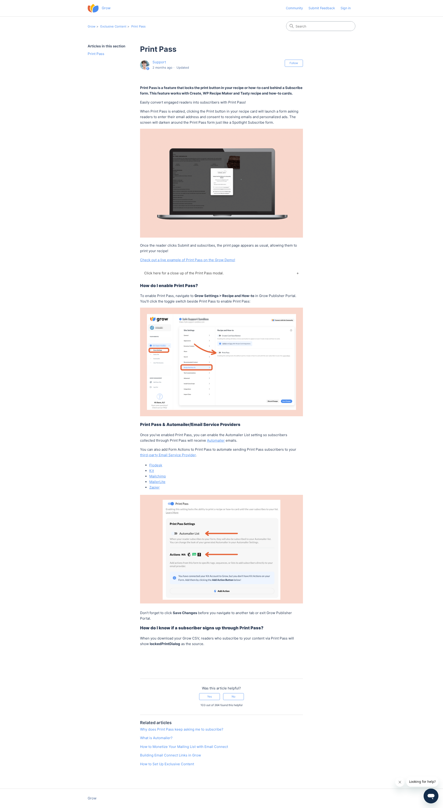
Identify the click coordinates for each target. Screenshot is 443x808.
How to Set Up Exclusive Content (167, 764)
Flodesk (155, 465)
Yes (209, 696)
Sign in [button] (346, 8)
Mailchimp (157, 476)
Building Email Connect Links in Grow (170, 755)
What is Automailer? (156, 738)
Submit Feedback (321, 8)
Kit (151, 470)
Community (294, 8)
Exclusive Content (113, 26)
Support (159, 62)
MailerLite (157, 482)
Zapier (154, 487)
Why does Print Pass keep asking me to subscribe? (181, 729)
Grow (92, 26)
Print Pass (138, 26)
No (233, 696)
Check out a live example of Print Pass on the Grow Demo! (187, 260)
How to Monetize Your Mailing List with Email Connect (184, 746)
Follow (294, 63)
